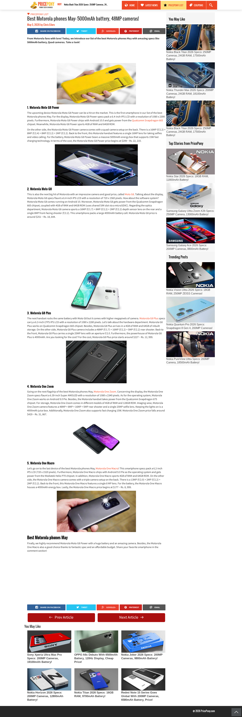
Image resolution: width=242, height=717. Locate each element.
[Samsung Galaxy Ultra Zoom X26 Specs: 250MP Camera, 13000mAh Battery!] (190, 196)
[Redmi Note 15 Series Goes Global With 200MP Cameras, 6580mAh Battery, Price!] (143, 679)
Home (132, 5)
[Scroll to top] (236, 712)
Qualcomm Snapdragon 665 (147, 120)
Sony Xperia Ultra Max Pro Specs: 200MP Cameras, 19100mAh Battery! (44, 658)
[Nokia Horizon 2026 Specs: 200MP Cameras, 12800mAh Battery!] (49, 679)
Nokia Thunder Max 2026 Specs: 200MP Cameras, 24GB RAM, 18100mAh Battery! (190, 94)
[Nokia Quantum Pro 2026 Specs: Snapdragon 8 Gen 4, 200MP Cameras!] (190, 310)
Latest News (151, 5)
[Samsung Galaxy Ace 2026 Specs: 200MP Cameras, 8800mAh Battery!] (190, 230)
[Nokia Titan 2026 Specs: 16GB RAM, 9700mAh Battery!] (96, 679)
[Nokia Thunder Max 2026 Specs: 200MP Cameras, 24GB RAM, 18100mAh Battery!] (190, 75)
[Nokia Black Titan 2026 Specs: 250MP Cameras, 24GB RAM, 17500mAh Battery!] (190, 37)
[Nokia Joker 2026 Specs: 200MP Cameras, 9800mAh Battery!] (143, 641)
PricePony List (175, 5)
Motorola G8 (146, 318)
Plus (156, 318)
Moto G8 (129, 194)
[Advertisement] (96, 53)
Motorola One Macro (107, 468)
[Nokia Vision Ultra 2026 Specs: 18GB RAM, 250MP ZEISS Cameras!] (190, 275)
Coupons (198, 5)
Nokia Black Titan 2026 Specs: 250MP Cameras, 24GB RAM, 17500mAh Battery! (86, 4)
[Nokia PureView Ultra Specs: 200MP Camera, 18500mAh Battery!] (190, 344)
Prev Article (63, 617)
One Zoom (110, 391)
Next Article (129, 617)
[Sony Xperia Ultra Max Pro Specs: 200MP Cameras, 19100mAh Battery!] (49, 641)
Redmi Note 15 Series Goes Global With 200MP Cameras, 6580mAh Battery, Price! (140, 696)
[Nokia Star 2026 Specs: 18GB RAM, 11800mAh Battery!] (190, 161)
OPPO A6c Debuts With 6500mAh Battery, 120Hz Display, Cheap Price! (96, 658)
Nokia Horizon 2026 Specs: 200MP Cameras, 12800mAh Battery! (45, 696)
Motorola (99, 391)
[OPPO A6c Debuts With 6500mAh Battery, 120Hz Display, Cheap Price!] (96, 641)
